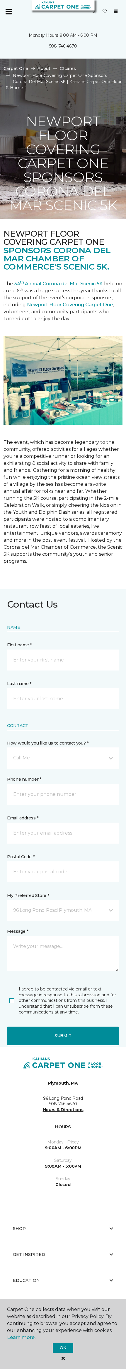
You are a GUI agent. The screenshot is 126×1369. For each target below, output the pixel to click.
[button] (93, 11)
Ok (63, 1347)
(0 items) (116, 11)
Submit (63, 1035)
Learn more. (21, 1337)
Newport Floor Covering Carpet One (70, 304)
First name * (19, 645)
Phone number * (24, 779)
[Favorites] (104, 11)
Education (26, 1280)
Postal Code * (20, 857)
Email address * (22, 818)
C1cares (68, 68)
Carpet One (16, 68)
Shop (19, 1228)
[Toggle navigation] (8, 11)
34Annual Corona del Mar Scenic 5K (58, 283)
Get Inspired (29, 1254)
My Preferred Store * (28, 895)
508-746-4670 (63, 46)
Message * (17, 931)
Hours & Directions (63, 1109)
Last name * (19, 684)
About (44, 68)
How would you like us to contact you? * (47, 743)
